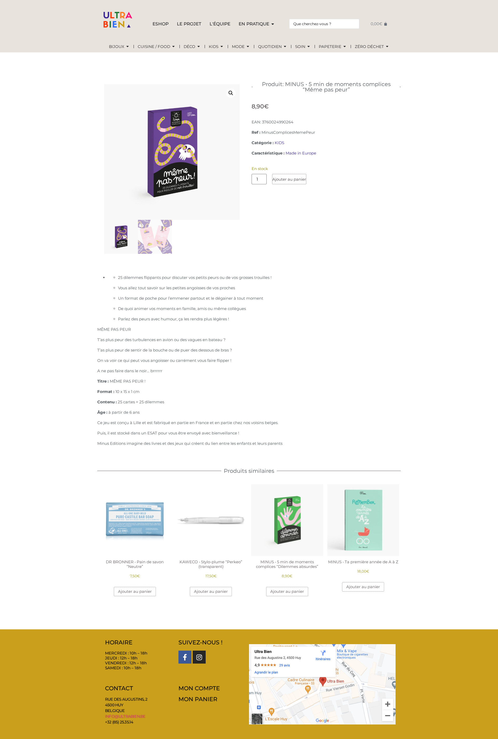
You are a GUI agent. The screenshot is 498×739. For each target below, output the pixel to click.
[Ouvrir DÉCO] (198, 47)
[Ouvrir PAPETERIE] (345, 47)
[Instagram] (199, 657)
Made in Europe (301, 153)
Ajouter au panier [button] (135, 591)
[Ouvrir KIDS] (222, 47)
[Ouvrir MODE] (248, 47)
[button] (231, 93)
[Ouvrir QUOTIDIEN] (285, 47)
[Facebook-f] (184, 657)
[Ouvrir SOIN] (308, 47)
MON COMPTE (199, 688)
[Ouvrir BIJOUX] (127, 47)
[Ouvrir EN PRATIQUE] (273, 24)
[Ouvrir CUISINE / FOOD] (173, 47)
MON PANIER (197, 699)
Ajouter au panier (289, 179)
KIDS (279, 142)
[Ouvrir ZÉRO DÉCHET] (387, 47)
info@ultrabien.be (125, 716)
